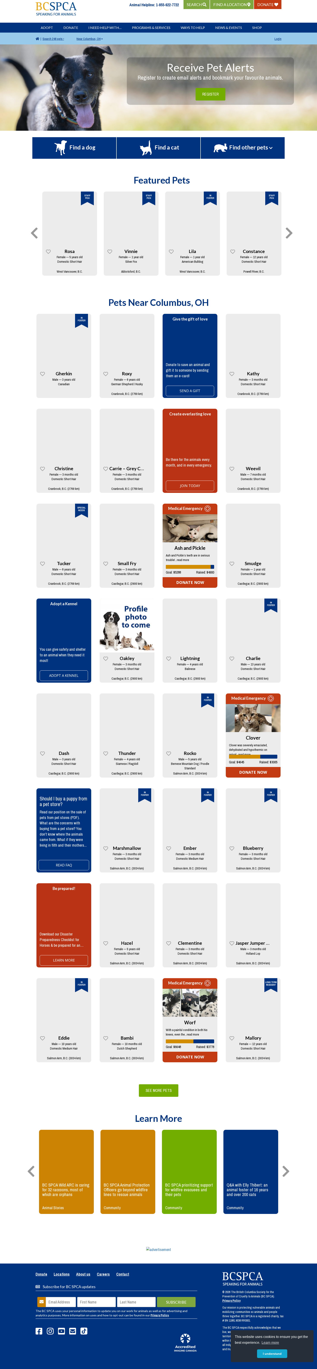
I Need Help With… (105, 27)
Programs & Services (151, 27)
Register (210, 94)
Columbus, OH (89, 38)
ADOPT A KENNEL (63, 675)
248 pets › (53, 38)
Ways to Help (193, 27)
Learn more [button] (270, 1342)
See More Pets (159, 1090)
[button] (197, 4)
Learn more (64, 960)
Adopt (47, 27)
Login (278, 38)
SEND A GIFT (190, 390)
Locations (62, 1274)
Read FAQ (64, 865)
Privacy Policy (160, 1315)
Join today (190, 485)
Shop (257, 27)
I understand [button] (272, 1353)
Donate (70, 27)
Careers (103, 1274)
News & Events (228, 27)
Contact (122, 1274)
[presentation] (34, 233)
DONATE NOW (190, 582)
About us (83, 1274)
